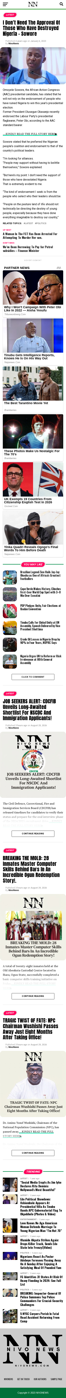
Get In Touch (23, 1379)
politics (41, 223)
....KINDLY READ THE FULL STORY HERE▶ (30, 134)
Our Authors (40, 1379)
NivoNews (13, 43)
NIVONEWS (8, 1379)
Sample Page (56, 1379)
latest (29, 223)
